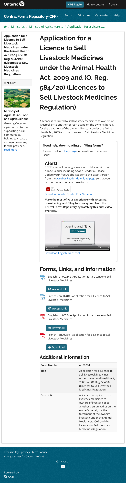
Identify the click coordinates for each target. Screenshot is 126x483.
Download (58, 328)
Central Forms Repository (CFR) (30, 16)
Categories (102, 15)
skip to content (94, 4)
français (114, 4)
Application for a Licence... (86, 26)
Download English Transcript (62, 253)
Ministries (84, 15)
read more (10, 149)
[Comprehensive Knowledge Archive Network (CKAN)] (9, 476)
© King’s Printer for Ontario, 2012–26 (24, 456)
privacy (25, 452)
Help (117, 15)
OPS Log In (75, 4)
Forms (69, 15)
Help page (70, 151)
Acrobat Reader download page (75, 178)
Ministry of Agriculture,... (46, 26)
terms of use (40, 452)
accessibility (11, 452)
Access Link (59, 289)
